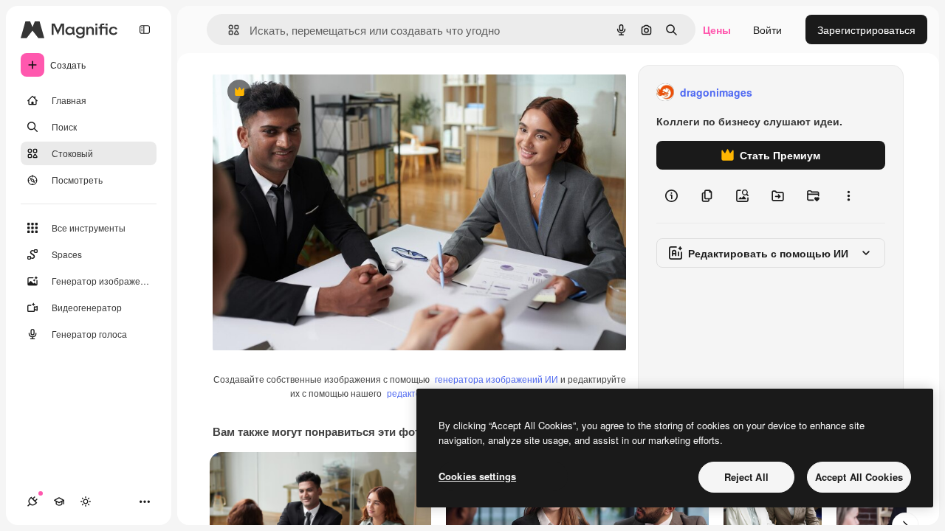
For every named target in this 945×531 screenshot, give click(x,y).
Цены (717, 29)
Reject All (746, 477)
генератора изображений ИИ (496, 378)
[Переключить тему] (85, 501)
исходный (311, 92)
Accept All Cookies (859, 477)
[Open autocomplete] (227, 29)
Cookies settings (477, 476)
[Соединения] (32, 501)
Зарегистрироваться (866, 29)
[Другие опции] (848, 196)
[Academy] (59, 501)
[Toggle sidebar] (145, 29)
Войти (767, 29)
